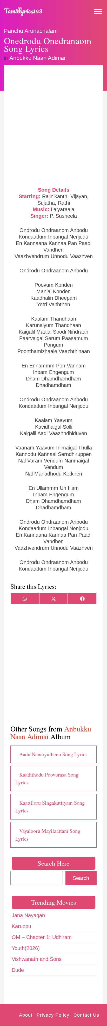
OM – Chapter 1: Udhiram (42, 937)
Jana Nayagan (28, 915)
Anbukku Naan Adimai (37, 58)
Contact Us (86, 1015)
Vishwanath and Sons (37, 959)
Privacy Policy (53, 1015)
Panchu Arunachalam (31, 31)
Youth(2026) (26, 948)
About (25, 1015)
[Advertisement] (53, 125)
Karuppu (21, 926)
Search (81, 878)
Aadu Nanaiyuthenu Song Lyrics (53, 754)
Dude (18, 970)
